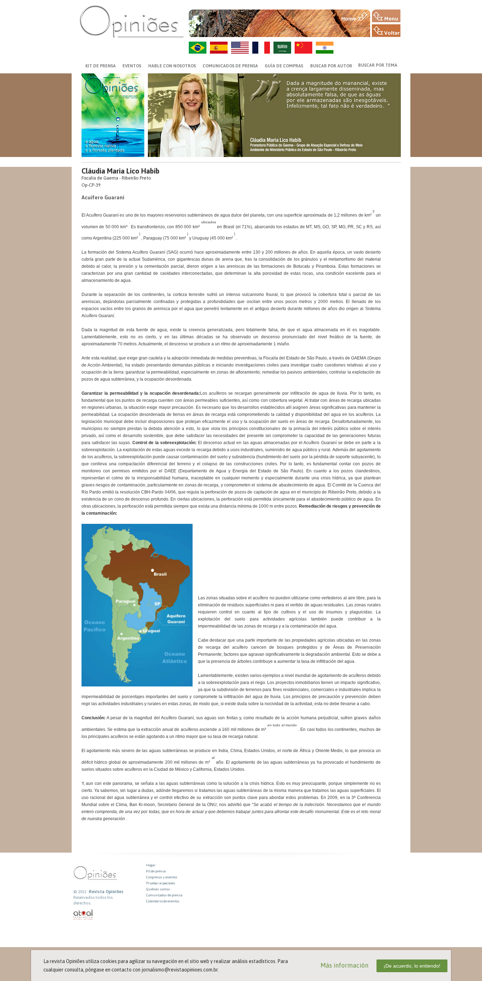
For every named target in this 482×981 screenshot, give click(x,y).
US (240, 48)
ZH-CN (303, 48)
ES (219, 48)
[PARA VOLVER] (386, 30)
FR (261, 48)
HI (324, 48)
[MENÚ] (386, 16)
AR (282, 48)
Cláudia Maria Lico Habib (120, 171)
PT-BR (197, 48)
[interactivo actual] (83, 914)
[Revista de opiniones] (132, 21)
